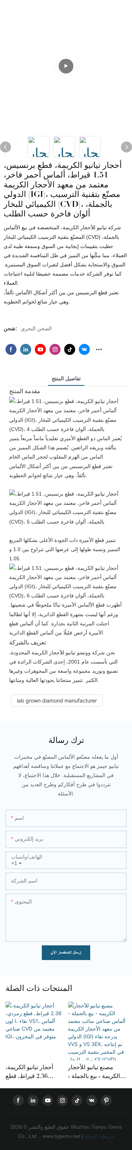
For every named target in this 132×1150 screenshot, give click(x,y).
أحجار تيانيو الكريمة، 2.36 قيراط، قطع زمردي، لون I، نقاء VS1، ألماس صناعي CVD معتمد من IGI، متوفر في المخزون (31, 1072)
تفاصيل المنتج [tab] (66, 378)
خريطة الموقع (98, 1136)
